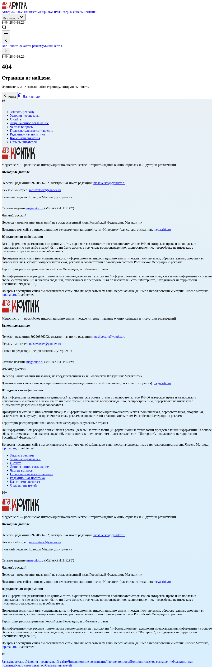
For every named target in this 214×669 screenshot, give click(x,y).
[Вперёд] (6, 51)
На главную (31, 96)
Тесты (57, 46)
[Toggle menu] (6, 33)
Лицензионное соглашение (29, 123)
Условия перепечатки (25, 115)
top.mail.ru (9, 294)
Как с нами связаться (25, 138)
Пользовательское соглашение (31, 130)
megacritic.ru (34, 208)
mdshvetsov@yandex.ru (109, 183)
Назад (12, 96)
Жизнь (48, 46)
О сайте (15, 119)
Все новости (11, 18)
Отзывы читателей (23, 142)
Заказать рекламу (31, 46)
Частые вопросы (21, 127)
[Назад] (6, 40)
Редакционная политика (27, 134)
